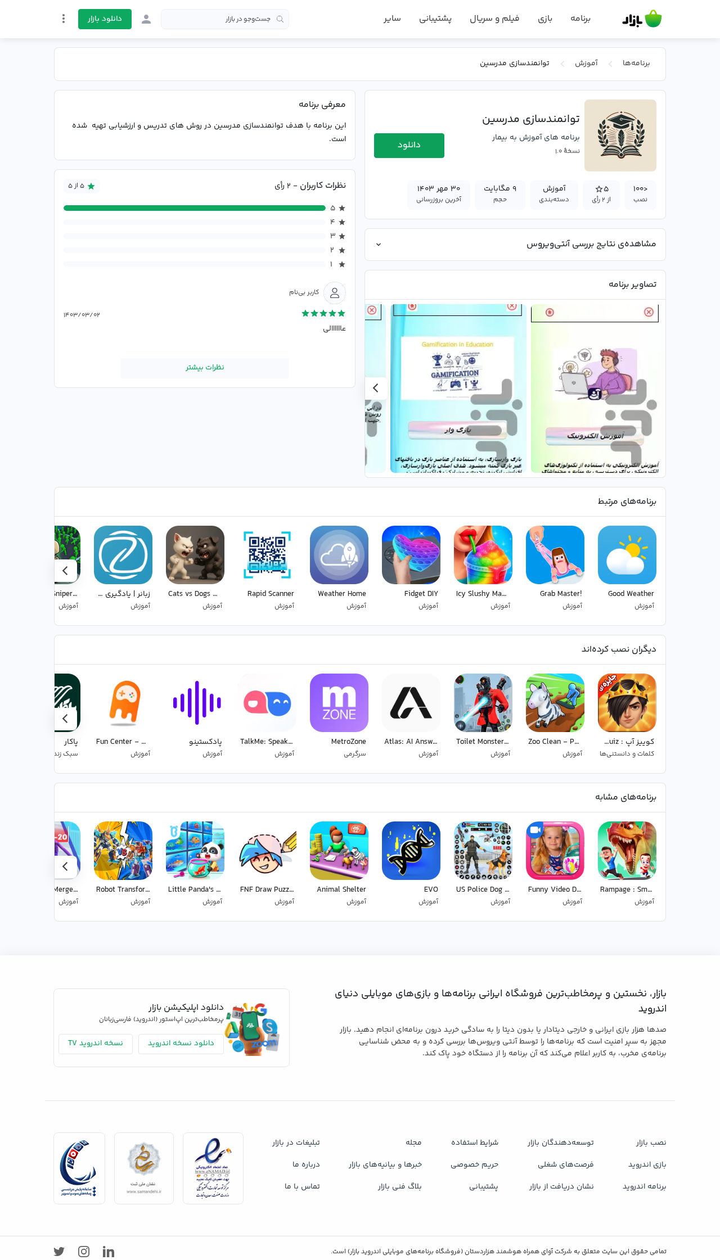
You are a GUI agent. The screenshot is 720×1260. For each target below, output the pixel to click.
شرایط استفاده (474, 1143)
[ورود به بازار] (146, 19)
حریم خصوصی (474, 1165)
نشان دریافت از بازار (561, 1187)
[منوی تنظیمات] (63, 18)
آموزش (586, 63)
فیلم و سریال (495, 19)
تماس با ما (302, 1187)
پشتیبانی (435, 19)
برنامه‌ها (636, 63)
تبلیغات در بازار (296, 1143)
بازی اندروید (647, 1165)
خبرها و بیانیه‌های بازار (385, 1165)
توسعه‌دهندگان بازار (561, 1143)
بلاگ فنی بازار (400, 1187)
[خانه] (642, 19)
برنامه (580, 19)
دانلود (409, 145)
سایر (392, 19)
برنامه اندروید (645, 1187)
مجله (414, 1143)
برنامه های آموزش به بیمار (536, 138)
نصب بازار (651, 1143)
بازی (545, 19)
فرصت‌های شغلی (566, 1165)
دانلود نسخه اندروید (181, 1043)
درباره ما (306, 1165)
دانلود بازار (105, 19)
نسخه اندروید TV (95, 1043)
